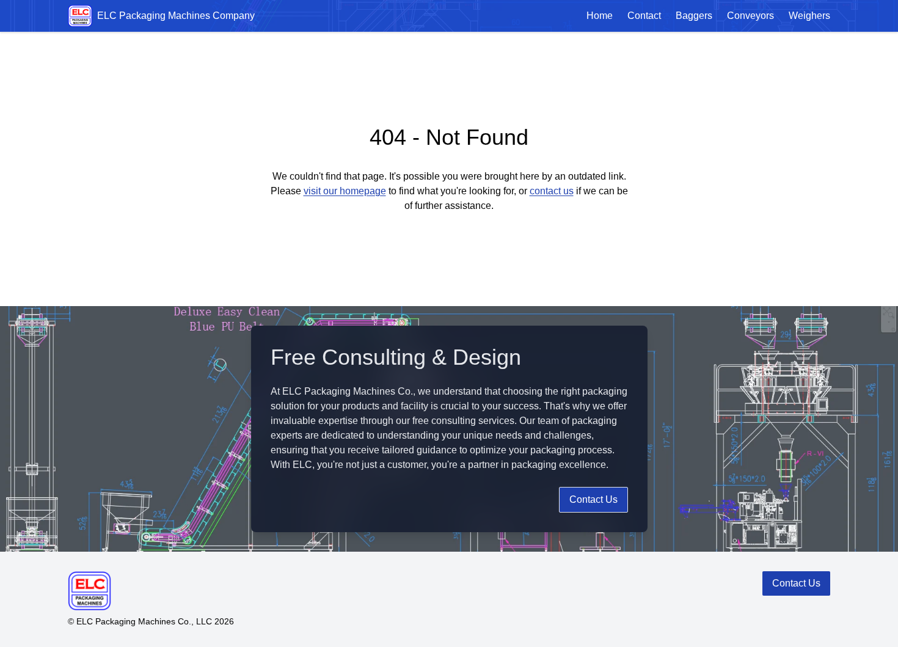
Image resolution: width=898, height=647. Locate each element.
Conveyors (750, 15)
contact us (552, 191)
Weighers (809, 15)
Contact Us (593, 499)
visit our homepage (345, 191)
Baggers (694, 15)
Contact (644, 15)
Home (599, 15)
